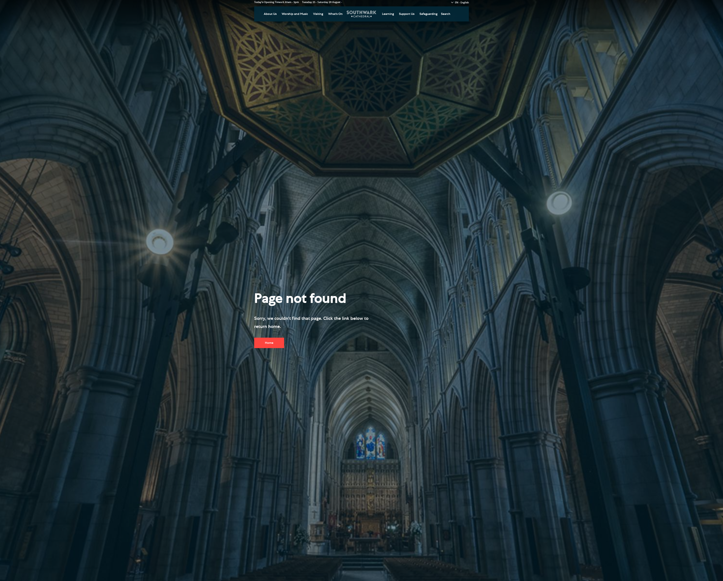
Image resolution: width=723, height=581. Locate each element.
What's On (335, 13)
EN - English (462, 2)
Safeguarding (428, 13)
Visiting (318, 13)
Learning (388, 13)
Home (269, 342)
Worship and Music (295, 13)
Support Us (406, 13)
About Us (270, 13)
